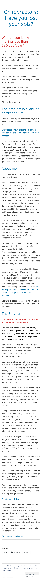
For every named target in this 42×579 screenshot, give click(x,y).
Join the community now (13, 536)
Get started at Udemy (11, 499)
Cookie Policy (7, 570)
